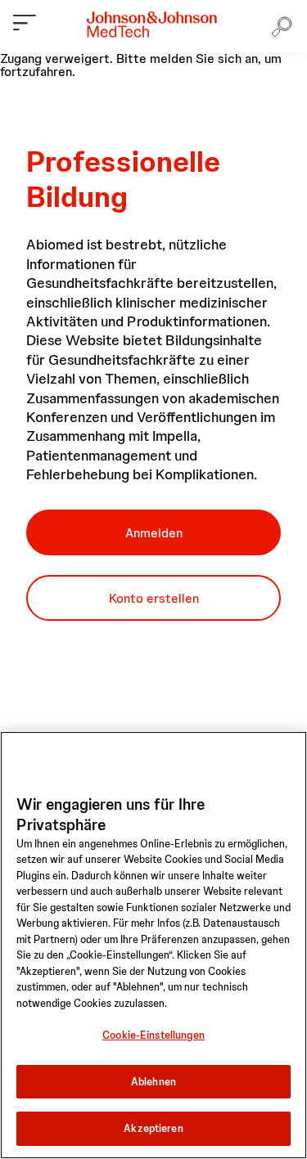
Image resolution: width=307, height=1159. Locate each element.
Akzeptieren (153, 1128)
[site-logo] (151, 24)
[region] (153, 945)
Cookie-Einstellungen (153, 1035)
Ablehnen (153, 1082)
